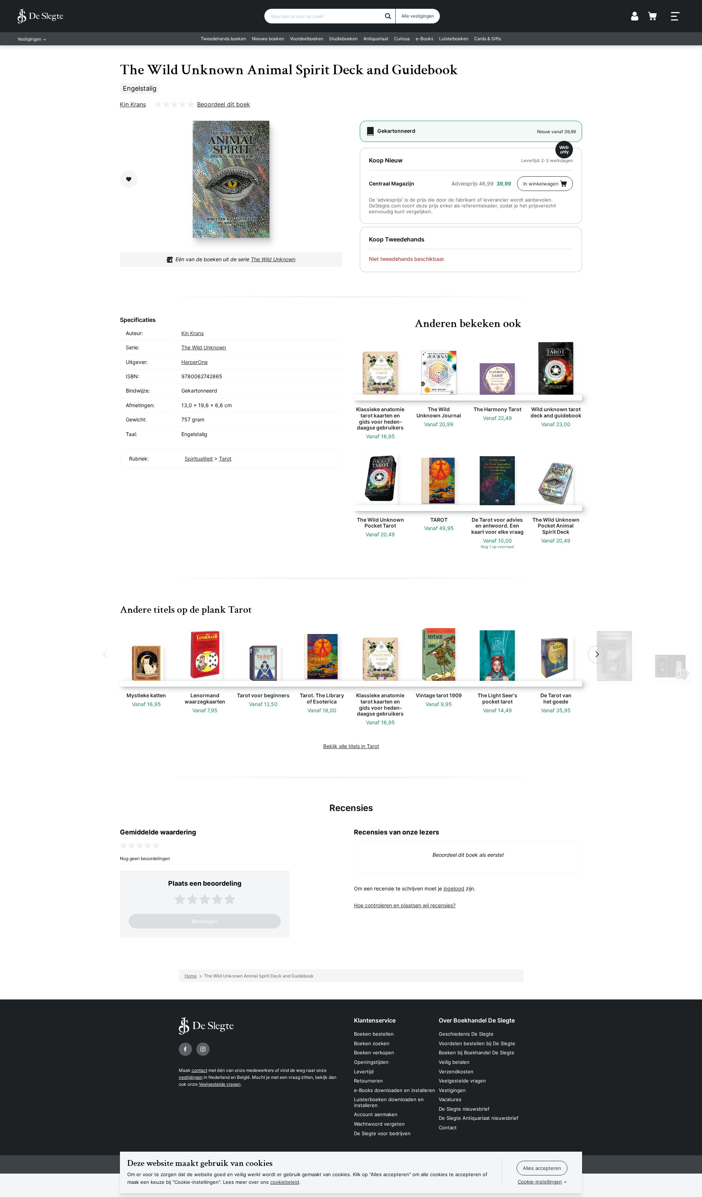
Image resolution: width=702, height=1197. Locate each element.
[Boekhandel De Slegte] (40, 16)
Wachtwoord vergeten (379, 1124)
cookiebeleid (284, 1182)
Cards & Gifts (487, 38)
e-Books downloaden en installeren (394, 1090)
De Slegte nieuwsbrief (464, 1109)
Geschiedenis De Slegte (466, 1034)
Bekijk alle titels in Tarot (351, 746)
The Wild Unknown (273, 259)
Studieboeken (343, 38)
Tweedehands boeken (223, 38)
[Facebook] (185, 1049)
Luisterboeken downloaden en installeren (389, 1102)
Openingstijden (371, 1062)
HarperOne (194, 362)
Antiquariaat (375, 38)
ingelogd (454, 888)
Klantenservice (375, 1020)
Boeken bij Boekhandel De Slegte (476, 1052)
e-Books (424, 38)
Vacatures (450, 1099)
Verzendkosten (456, 1071)
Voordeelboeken (306, 38)
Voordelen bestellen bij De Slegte (477, 1043)
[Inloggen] (635, 16)
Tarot (225, 458)
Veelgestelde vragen (220, 1084)
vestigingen (191, 1077)
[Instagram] (203, 1049)
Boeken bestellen (374, 1034)
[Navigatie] (675, 16)
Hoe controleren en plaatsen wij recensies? (405, 905)
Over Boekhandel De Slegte (477, 1020)
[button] (105, 654)
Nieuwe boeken (268, 38)
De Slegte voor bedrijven (382, 1133)
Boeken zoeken (371, 1043)
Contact (448, 1127)
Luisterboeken (453, 38)
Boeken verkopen (374, 1052)
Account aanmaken (375, 1114)
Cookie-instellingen (540, 1181)
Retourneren (368, 1081)
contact (199, 1070)
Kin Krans (133, 104)
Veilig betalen (454, 1062)
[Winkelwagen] (652, 16)
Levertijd (364, 1071)
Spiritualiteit (199, 458)
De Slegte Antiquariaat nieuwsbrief (478, 1118)
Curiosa (402, 38)
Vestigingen (452, 1090)
